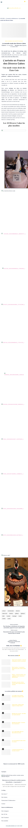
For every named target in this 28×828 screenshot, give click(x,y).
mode (20, 616)
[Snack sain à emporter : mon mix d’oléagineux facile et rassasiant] (5, 662)
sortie (9, 618)
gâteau (17, 613)
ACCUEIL (2, 18)
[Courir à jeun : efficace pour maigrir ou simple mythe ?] (5, 707)
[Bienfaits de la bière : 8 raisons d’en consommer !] (5, 725)
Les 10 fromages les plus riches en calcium (19, 741)
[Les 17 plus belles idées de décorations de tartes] (5, 734)
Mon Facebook (5, 817)
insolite (8, 616)
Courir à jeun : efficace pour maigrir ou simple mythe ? (18, 705)
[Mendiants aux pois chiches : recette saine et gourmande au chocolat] (5, 685)
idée (3, 616)
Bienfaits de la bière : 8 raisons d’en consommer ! (18, 723)
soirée (3, 618)
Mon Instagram (5, 811)
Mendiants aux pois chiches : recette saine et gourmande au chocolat (18, 683)
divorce (17, 610)
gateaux (23, 613)
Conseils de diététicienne (12, 18)
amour (3, 610)
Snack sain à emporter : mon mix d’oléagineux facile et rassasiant (19, 660)
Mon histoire (4, 797)
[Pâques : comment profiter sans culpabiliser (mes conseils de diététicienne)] (5, 677)
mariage (14, 616)
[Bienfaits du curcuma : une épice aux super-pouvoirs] (5, 716)
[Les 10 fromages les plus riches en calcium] (5, 743)
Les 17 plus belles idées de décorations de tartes (17, 732)
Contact (3, 803)
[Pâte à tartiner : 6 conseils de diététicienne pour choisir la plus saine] (5, 670)
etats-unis (4, 613)
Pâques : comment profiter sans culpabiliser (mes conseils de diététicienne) (19, 676)
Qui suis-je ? (4, 794)
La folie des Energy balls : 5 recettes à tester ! (18, 750)
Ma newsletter (4, 820)
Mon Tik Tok (4, 814)
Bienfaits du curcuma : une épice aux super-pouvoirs (19, 714)
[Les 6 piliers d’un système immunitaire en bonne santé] (5, 698)
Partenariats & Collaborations (8, 800)
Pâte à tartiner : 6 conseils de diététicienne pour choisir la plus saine (19, 668)
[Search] (26, 2)
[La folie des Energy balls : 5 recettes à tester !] (5, 752)
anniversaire (11, 610)
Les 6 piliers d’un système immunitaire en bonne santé (18, 696)
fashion (11, 613)
